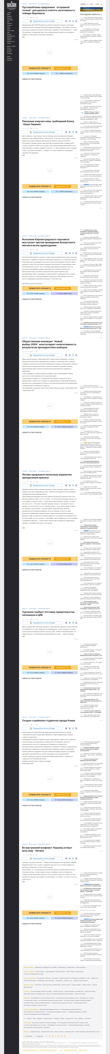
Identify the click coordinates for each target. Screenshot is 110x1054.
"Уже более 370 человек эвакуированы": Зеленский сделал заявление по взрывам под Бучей (89, 526)
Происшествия (11, 36)
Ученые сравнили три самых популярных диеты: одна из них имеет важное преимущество (90, 563)
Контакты (9, 60)
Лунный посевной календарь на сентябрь (79, 1025)
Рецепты (29, 1018)
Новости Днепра (50, 971)
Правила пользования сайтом (30, 1050)
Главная (9, 12)
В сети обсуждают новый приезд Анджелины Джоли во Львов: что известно (91, 186)
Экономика (10, 19)
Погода (9, 43)
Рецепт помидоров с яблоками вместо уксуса (88, 1031)
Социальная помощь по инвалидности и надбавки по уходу (74, 978)
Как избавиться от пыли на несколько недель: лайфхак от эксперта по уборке (91, 482)
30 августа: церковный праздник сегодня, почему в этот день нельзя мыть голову (91, 132)
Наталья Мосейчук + (81, 967)
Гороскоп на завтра (58, 991)
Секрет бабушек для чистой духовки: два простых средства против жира (90, 25)
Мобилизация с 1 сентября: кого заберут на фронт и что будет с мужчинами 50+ (91, 780)
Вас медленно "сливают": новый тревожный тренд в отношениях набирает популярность (91, 36)
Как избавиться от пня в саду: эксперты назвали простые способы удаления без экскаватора (89, 30)
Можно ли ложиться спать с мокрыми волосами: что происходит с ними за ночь (91, 387)
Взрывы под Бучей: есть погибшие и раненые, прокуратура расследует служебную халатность (91, 797)
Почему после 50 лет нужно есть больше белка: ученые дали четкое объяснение (90, 248)
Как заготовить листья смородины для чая (67, 998)
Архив (8, 56)
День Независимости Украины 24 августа (34, 1011)
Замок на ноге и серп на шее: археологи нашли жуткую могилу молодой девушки (91, 538)
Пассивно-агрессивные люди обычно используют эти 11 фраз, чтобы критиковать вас (90, 668)
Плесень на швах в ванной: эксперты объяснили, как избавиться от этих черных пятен (91, 318)
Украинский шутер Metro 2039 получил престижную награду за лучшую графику (90, 553)
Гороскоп (26, 991)
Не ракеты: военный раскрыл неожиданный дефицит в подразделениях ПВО (91, 239)
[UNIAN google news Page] (55, 1036)
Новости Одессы (40, 971)
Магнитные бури (28, 987)
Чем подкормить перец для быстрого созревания (37, 1027)
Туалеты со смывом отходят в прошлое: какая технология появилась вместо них (90, 453)
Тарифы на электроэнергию (80, 980)
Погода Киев (38, 984)
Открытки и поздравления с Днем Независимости (37, 1014)
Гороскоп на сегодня (80, 993)
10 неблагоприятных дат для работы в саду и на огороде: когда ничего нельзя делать (91, 786)
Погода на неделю (76, 984)
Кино (76, 1018)
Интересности (10, 41)
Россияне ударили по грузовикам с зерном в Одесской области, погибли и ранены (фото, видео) (91, 769)
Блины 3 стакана (59, 1031)
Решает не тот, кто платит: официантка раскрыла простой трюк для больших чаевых (90, 488)
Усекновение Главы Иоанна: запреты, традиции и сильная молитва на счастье (90, 792)
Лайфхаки (27, 998)
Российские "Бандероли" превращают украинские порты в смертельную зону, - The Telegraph (89, 589)
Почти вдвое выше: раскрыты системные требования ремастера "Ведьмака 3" (89, 166)
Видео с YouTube (11, 46)
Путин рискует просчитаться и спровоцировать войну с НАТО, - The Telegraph (90, 689)
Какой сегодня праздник (31, 1009)
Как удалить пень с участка (87, 998)
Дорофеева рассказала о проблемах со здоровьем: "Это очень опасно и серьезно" (91, 684)
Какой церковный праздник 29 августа (71, 1009)
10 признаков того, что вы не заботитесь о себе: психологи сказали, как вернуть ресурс (91, 433)
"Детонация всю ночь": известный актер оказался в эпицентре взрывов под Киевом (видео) (90, 532)
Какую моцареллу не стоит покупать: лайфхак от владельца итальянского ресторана (91, 297)
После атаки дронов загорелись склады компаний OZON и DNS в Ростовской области (90, 743)
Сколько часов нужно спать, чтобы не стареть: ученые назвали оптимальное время (91, 266)
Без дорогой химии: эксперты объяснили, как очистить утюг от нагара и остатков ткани (91, 180)
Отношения (56, 1018)
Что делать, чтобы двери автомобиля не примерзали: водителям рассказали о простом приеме (90, 137)
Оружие (9, 34)
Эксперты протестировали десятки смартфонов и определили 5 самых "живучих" (91, 427)
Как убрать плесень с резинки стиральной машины (37, 1002)
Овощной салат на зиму (47, 1031)
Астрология (88, 1018)
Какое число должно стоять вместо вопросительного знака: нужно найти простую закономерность (91, 192)
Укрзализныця (59, 980)
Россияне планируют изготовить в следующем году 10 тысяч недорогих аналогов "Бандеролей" (90, 915)
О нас (60, 1050)
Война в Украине (29, 967)
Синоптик (94, 984)
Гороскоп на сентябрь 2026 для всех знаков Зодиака (59, 993)
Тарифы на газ (94, 978)
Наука (8, 28)
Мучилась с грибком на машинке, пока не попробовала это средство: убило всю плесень (91, 421)
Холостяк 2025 (69, 1018)
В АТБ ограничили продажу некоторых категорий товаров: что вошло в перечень (91, 954)
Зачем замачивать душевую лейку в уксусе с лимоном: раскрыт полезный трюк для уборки (91, 19)
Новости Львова (70, 971)
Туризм (9, 39)
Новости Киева (79, 971)
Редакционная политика (70, 1050)
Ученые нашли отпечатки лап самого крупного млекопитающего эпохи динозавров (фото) (91, 874)
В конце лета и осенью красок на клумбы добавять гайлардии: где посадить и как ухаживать (91, 809)
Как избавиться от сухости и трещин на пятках (43, 998)
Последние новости (90, 14)
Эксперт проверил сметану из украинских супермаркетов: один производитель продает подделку (89, 410)
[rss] (64, 1036)
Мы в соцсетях (83, 1050)
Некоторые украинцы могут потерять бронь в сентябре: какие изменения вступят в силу (89, 706)
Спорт (8, 27)
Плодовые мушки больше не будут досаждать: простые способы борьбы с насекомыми (91, 393)
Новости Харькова (60, 971)
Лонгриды (9, 53)
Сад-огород (27, 1022)
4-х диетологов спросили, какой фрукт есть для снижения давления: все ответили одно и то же (90, 836)
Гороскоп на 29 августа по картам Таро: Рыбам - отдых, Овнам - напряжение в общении (91, 755)
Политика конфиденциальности (48, 1050)
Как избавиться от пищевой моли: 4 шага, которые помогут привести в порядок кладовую (91, 398)
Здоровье (9, 37)
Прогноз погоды (29, 985)
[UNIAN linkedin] (52, 1036)
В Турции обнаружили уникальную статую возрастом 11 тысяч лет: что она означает (91, 203)
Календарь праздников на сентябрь (77, 1011)
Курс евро (48, 978)
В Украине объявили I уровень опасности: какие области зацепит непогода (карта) (90, 749)
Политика (9, 18)
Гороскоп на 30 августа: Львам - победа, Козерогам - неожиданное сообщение (90, 155)
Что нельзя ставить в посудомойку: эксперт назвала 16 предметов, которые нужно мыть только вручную (91, 775)
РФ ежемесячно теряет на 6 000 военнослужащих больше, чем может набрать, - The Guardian (90, 890)
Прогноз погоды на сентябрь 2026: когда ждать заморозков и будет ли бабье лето (91, 617)
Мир (8, 21)
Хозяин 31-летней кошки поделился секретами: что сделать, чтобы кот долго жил (91, 521)
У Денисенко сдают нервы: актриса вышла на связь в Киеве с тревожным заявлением (91, 197)
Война (8, 14)
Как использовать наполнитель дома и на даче (51, 1000)
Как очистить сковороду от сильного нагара (35, 1005)
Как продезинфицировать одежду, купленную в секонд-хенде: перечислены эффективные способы (91, 945)
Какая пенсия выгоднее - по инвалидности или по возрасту (39, 980)
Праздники (40, 1018)
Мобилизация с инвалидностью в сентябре (46, 967)
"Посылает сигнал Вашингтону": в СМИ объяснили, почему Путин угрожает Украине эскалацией (90, 930)
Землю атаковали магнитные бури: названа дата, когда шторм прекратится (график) (91, 803)
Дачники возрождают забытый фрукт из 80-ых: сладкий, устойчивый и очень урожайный (90, 160)
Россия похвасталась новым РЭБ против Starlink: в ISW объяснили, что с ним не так (91, 674)
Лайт (8, 32)
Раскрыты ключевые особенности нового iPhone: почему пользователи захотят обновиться (90, 313)
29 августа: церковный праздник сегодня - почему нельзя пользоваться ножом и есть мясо (90, 814)
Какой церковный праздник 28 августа (50, 1009)
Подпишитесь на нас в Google (44, 21)
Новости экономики (30, 978)
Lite (25, 1018)
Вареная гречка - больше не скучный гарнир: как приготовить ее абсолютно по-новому (89, 415)
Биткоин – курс (68, 980)
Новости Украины (29, 971)
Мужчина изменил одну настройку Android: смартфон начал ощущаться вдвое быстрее (91, 896)
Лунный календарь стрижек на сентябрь (41, 991)
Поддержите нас (91, 9)
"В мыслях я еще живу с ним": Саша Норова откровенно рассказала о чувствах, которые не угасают (91, 281)
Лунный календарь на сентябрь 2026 (74, 991)
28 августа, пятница (87, 910)
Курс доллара (40, 978)
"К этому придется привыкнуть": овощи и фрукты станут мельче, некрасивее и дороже (90, 102)
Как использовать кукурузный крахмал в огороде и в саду (73, 1022)
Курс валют (55, 978)
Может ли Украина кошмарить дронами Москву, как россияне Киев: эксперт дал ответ (90, 143)
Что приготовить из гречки (30, 1000)
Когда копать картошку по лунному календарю (44, 1022)
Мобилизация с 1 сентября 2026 (66, 967)
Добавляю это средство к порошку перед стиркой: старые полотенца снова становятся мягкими (91, 477)
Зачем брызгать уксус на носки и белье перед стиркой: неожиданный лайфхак (90, 271)
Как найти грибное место (80, 1002)
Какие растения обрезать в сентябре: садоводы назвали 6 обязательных (89, 645)
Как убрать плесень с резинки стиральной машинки (77, 1000)
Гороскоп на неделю (90, 991)
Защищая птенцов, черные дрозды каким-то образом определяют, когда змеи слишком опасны (91, 880)
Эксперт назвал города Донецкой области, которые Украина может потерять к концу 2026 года (91, 96)
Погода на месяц (86, 984)
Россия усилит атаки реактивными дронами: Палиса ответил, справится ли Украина (91, 467)
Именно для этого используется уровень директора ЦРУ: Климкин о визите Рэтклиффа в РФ (91, 901)
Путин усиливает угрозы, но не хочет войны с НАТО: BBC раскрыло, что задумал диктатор (91, 260)
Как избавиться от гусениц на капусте (57, 1025)
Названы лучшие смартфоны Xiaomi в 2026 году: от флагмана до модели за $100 (91, 42)
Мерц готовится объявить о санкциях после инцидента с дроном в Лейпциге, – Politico (91, 291)
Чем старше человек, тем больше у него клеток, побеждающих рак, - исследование (91, 830)
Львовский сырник (35, 1031)
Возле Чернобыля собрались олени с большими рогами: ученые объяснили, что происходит (91, 695)
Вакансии (9, 58)
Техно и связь (10, 30)
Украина (9, 16)
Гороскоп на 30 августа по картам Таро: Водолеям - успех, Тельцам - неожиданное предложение (90, 108)
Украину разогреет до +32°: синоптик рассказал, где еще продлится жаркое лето (90, 701)
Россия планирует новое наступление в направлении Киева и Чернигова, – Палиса (89, 603)
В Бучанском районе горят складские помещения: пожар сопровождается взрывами (91, 921)
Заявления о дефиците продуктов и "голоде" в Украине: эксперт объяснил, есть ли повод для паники (91, 404)
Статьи (9, 48)
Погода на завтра (65, 984)
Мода (34, 1018)
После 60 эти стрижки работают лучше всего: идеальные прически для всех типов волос (91, 332)
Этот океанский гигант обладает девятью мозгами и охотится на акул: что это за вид (90, 842)
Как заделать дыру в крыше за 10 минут (62, 1002)
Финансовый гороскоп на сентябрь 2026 (34, 993)
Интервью (9, 49)
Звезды (62, 1018)
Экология (9, 23)
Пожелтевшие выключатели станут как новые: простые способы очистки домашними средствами (91, 149)
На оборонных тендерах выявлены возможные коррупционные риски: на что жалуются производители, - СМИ (91, 118)
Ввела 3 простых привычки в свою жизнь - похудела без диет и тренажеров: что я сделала (91, 254)
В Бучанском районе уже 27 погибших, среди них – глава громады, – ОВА (90, 544)
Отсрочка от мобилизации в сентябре (33, 974)
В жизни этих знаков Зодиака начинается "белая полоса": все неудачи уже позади (90, 438)
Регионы (9, 25)
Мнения (9, 51)
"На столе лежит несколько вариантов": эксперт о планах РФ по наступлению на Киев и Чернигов (89, 303)
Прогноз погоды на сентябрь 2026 (51, 984)
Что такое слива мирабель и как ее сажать (35, 1025)
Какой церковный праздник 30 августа (57, 1011)
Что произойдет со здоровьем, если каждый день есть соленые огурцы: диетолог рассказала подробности (91, 824)
